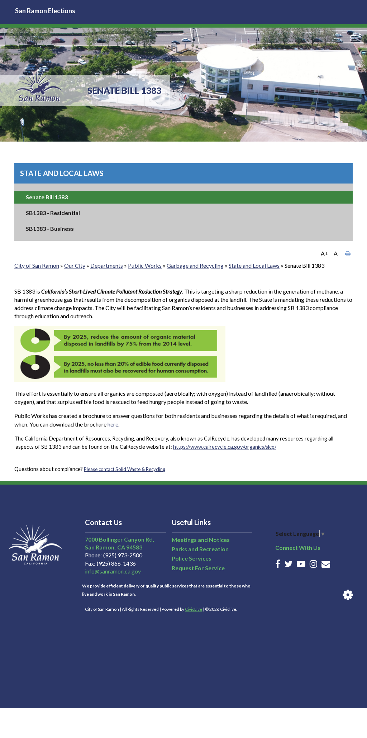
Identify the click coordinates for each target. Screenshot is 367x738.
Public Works (145, 265)
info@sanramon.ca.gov (113, 571)
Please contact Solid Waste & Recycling (124, 469)
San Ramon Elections (45, 11)
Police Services (191, 558)
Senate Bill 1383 (47, 197)
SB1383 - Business (50, 228)
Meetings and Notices (201, 539)
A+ (324, 253)
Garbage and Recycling (195, 265)
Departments (106, 265)
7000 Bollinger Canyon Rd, (119, 539)
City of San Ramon (36, 265)
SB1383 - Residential (53, 212)
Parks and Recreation (200, 549)
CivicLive (193, 609)
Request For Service (198, 568)
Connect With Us (297, 547)
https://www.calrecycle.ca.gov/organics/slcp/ (224, 447)
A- (337, 253)
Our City (74, 265)
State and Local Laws (62, 173)
